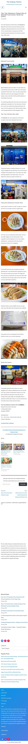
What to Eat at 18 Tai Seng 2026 (8, 661)
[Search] (25, 7)
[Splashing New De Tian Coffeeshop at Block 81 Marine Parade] (6, 447)
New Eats (3, 695)
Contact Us (3, 734)
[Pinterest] (8, 641)
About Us (3, 726)
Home (2, 690)
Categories (3, 645)
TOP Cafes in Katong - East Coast (9, 664)
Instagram (11, 423)
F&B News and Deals (6, 698)
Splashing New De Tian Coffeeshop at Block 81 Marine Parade (6, 452)
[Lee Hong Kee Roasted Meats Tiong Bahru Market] (18, 447)
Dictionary (3, 703)
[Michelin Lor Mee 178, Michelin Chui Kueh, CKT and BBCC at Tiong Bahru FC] (6, 460)
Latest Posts (4, 692)
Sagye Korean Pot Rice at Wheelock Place (11, 672)
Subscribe (22, 484)
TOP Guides (4, 700)
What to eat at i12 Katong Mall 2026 (9, 666)
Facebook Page (4, 423)
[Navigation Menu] (2, 7)
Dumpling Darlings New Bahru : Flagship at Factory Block (14, 622)
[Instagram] (5, 641)
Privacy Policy (4, 730)
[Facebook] (2, 641)
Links (2, 706)
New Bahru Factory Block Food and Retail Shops (12, 610)
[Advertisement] (14, 576)
